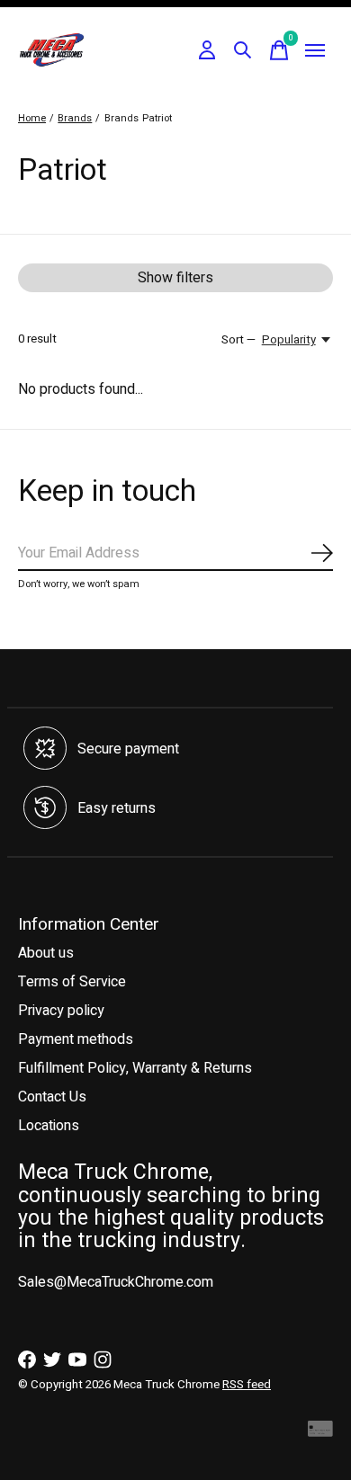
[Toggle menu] (315, 50)
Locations (48, 1126)
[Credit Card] (320, 1432)
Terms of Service (72, 982)
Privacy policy (61, 1010)
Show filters (175, 278)
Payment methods (75, 1039)
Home (32, 118)
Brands (75, 118)
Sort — (238, 340)
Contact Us (52, 1097)
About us (46, 953)
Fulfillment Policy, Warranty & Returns (135, 1068)
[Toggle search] (243, 50)
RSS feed (246, 1385)
